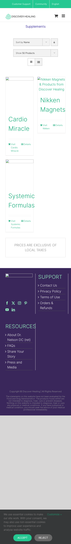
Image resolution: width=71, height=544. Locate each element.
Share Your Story (15, 354)
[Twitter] (13, 303)
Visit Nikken (46, 127)
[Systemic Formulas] (19, 173)
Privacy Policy (50, 291)
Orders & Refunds (46, 305)
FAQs (11, 346)
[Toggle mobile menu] (64, 16)
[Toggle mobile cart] (56, 16)
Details (27, 144)
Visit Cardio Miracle (15, 147)
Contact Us (48, 285)
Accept (22, 537)
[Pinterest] (25, 303)
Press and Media (14, 364)
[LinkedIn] (13, 309)
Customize (53, 514)
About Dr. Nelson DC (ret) (19, 337)
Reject (43, 537)
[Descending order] (54, 42)
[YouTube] (7, 309)
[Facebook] (7, 303)
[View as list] (38, 62)
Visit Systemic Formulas (15, 224)
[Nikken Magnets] (51, 84)
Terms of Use (50, 297)
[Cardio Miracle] (19, 94)
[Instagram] (19, 303)
